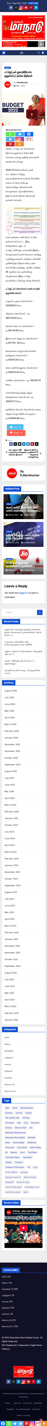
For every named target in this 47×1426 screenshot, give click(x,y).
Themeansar (23, 1397)
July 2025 (9, 778)
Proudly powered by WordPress (15, 1394)
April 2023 (10, 919)
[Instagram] (19, 139)
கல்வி (7, 1037)
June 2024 (10, 838)
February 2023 (12, 932)
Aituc (7, 1108)
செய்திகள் (9, 1051)
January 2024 (11, 865)
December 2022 (12, 946)
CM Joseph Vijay (12, 1118)
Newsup (39, 1394)
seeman (13, 1152)
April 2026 (10, 717)
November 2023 (12, 872)
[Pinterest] (10, 144)
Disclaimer (38, 1403)
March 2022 (10, 1006)
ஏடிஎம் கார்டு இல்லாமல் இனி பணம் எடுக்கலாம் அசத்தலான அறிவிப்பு (23, 510)
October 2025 (11, 758)
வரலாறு (8, 1064)
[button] (39, 52)
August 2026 (11, 690)
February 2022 (12, 1013)
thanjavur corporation (14, 1167)
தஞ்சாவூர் (23, 1172)
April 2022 (10, 999)
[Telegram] (19, 134)
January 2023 (11, 939)
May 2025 (9, 791)
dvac (26, 1123)
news (10, 440)
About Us (17, 1403)
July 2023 (9, 899)
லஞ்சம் (25, 1192)
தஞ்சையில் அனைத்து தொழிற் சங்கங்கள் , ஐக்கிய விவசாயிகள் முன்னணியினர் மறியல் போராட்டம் (23, 632)
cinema (28, 1113)
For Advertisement (23, 1409)
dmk (19, 1123)
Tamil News (27, 1157)
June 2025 (10, 784)
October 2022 (11, 959)
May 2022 (9, 993)
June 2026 (10, 704)
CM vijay (26, 1118)
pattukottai (31, 1142)
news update (18, 1142)
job (30, 1128)
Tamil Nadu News (12, 1157)
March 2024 (11, 852)
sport (22, 1152)
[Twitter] (10, 139)
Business (9, 1113)
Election (8, 1128)
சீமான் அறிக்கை (11, 1172)
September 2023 (13, 885)
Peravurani (9, 1147)
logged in (23, 592)
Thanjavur (19, 1162)
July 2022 (9, 979)
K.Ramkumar (22, 82)
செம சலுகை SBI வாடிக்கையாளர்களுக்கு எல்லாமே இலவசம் (16, 452)
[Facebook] (28, 134)
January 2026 (11, 737)
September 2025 (13, 764)
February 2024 (12, 858)
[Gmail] (28, 139)
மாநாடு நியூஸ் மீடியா (32, 1187)
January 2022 (11, 1019)
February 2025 (12, 811)
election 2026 (20, 1128)
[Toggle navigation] (21, 52)
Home (7, 1403)
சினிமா (8, 1044)
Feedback (10, 1409)
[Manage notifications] (41, 1420)
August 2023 (11, 892)
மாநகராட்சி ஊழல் (22, 1182)
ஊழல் (35, 1167)
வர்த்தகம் (7, 68)
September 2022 (13, 966)
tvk (28, 1167)
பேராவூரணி (9, 1182)
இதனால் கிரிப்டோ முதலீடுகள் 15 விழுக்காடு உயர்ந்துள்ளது (31, 453)
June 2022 (10, 986)
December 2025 (12, 744)
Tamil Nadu (32, 1152)
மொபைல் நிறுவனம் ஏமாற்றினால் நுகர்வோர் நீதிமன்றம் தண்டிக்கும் (19, 566)
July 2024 (9, 831)
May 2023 (9, 912)
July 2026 (9, 697)
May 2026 (9, 711)
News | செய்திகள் (23, 1415)
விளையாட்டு (10, 1084)
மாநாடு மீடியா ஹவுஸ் (12, 1192)
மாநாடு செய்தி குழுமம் (13, 1187)
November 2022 (12, 952)
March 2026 (10, 724)
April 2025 (10, 798)
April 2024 (10, 845)
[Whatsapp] (10, 134)
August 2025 (11, 771)
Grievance (36, 1409)
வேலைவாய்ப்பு (10, 1091)
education (35, 1123)
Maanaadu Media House (15, 1133)
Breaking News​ (26, 1108)
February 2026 (12, 731)
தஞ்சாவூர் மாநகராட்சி (13, 1177)
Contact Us (27, 1403)
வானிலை (8, 1077)
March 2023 (10, 925)
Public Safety (35, 1147)
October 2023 (11, 878)
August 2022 (11, 972)
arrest (14, 1108)
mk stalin (31, 1137)
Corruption (9, 1123)
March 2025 (10, 805)
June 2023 (10, 905)
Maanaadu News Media (15, 1137)
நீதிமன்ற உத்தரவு (30, 1177)
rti (6, 1152)
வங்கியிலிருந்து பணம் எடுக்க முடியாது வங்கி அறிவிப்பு (22, 536)
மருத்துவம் (9, 1057)
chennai (19, 1113)
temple (8, 1162)
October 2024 (11, 825)
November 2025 (12, 751)
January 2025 (11, 818)
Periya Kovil (22, 1147)
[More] (19, 144)
